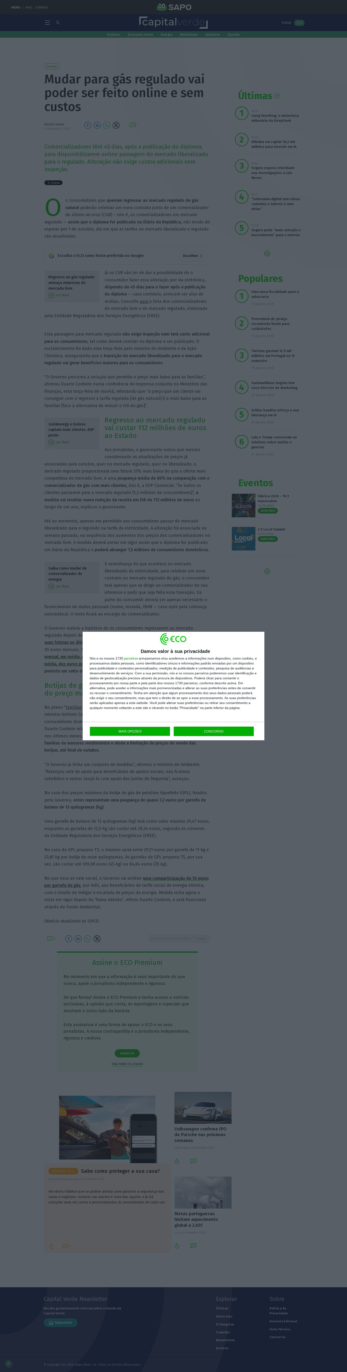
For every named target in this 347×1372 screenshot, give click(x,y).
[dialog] (173, 686)
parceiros (131, 658)
